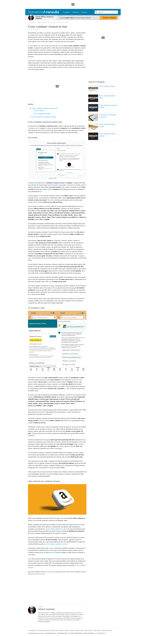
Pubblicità (72, 630)
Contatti (66, 630)
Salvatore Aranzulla (33, 29)
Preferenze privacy (107, 630)
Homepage (32, 630)
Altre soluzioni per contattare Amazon (44, 117)
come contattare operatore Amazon (56, 544)
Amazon (48, 33)
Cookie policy (97, 630)
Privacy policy (88, 630)
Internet (84, 12)
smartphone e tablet (60, 529)
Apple (80, 380)
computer (48, 529)
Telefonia (76, 12)
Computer (66, 12)
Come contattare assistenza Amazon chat (45, 108)
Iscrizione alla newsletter (56, 630)
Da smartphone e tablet (43, 113)
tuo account (53, 185)
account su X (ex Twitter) (52, 552)
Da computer (40, 110)
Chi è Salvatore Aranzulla (42, 630)
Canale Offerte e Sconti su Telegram (44, 17)
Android (74, 380)
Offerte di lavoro (80, 630)
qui (41, 191)
